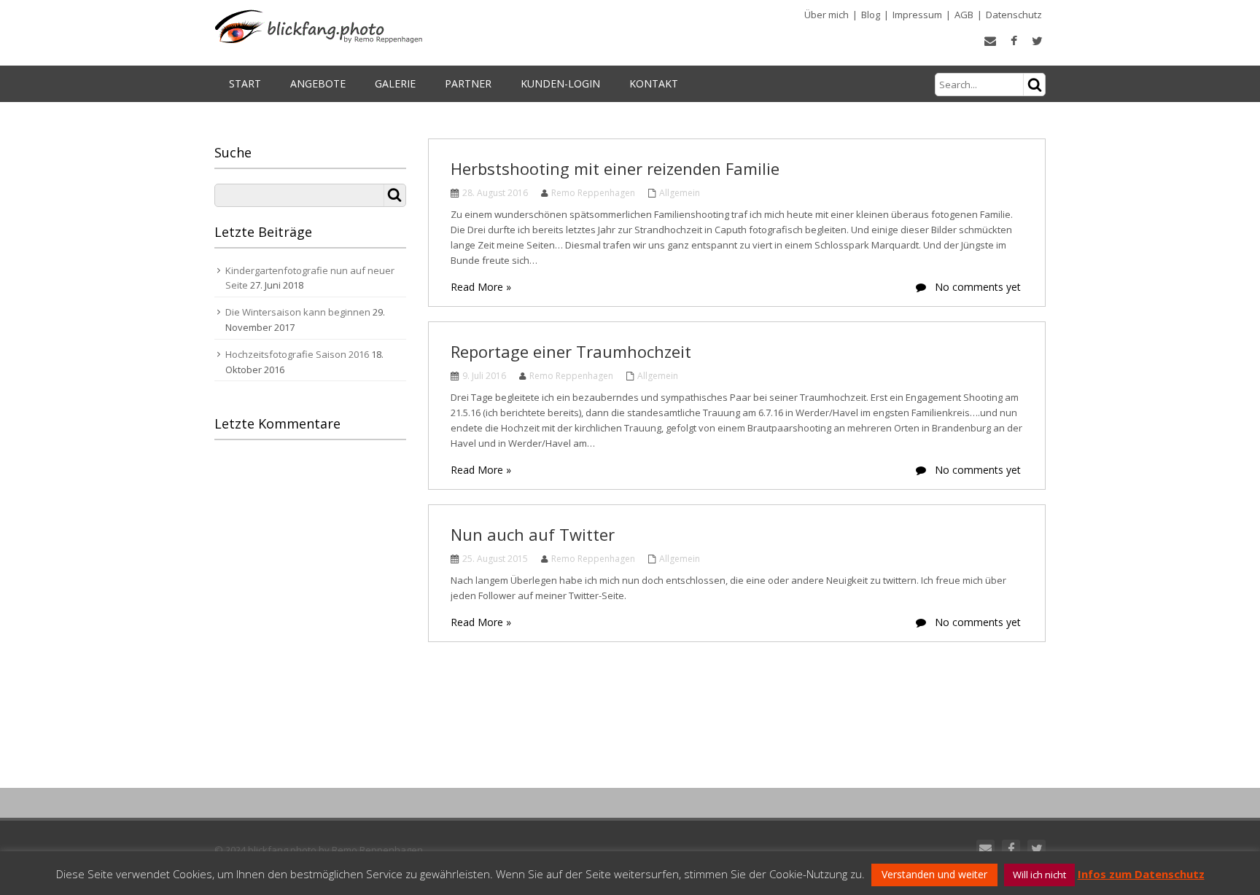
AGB (963, 14)
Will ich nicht (1039, 874)
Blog (870, 14)
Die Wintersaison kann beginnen (297, 311)
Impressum (917, 14)
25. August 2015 (495, 558)
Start (245, 83)
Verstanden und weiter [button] (934, 874)
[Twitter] (1036, 849)
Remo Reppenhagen (593, 193)
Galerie (395, 83)
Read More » (481, 287)
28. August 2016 (495, 193)
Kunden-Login (560, 83)
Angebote (318, 83)
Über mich (826, 14)
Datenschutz (1014, 14)
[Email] (985, 849)
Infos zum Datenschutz (1141, 874)
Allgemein (679, 193)
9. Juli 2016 (484, 376)
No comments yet (976, 287)
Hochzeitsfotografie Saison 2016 (297, 354)
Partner (468, 83)
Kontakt (653, 83)
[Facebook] (1011, 849)
